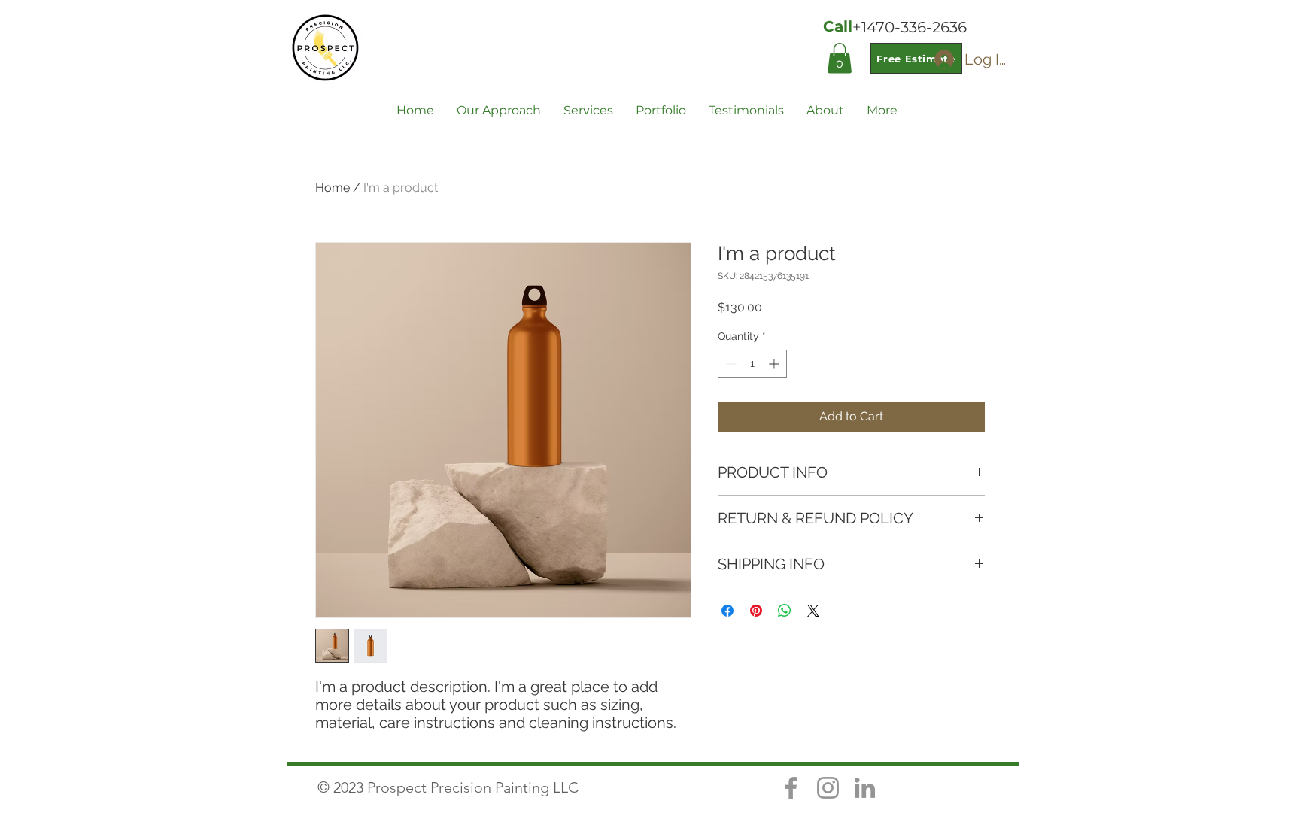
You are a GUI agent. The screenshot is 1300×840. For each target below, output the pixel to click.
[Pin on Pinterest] (756, 611)
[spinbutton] (752, 363)
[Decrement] (729, 363)
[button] (839, 58)
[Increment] (775, 363)
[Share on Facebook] (727, 611)
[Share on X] (813, 611)
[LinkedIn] (864, 787)
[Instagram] (828, 787)
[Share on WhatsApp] (785, 611)
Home (332, 187)
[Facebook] (791, 787)
